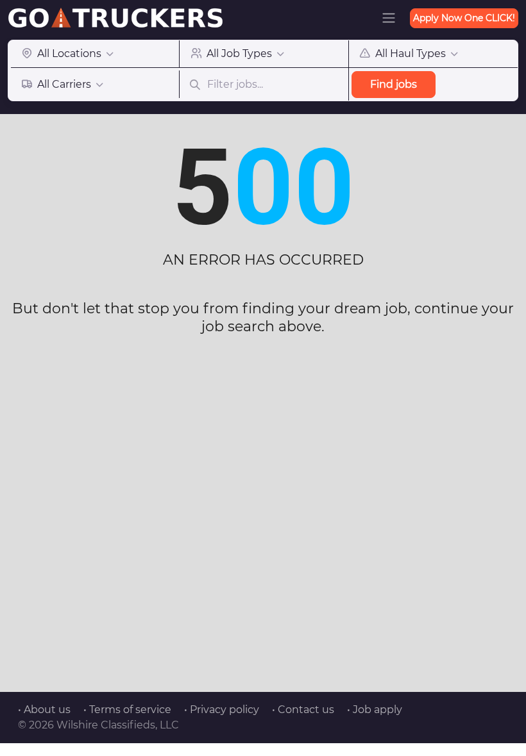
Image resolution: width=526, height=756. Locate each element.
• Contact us (303, 709)
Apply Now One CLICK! (464, 18)
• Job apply (374, 709)
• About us (44, 709)
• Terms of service (127, 709)
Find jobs (393, 84)
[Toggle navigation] (389, 17)
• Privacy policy (221, 709)
